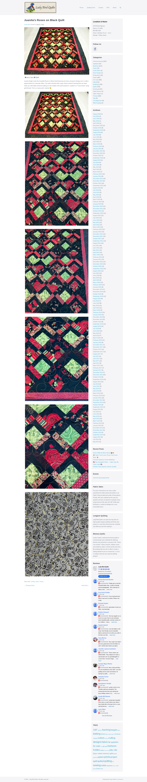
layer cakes (97, 753)
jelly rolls (113, 750)
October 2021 (97, 238)
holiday (102, 750)
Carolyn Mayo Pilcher (105, 664)
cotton (106, 738)
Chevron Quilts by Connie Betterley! (104, 459)
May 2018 (96, 333)
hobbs (96, 750)
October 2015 (97, 405)
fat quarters (113, 742)
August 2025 (97, 132)
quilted (100, 761)
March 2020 (96, 282)
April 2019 (96, 308)
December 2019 (98, 289)
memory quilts (108, 753)
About (114, 7)
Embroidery (96, 75)
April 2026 (96, 123)
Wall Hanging (97, 103)
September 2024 (98, 158)
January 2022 (97, 231)
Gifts (94, 82)
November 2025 (98, 125)
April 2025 (96, 141)
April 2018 (96, 335)
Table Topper (97, 93)
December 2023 (98, 178)
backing (106, 729)
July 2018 (96, 328)
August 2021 (97, 243)
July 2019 (96, 301)
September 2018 (98, 324)
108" (95, 730)
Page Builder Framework (116, 779)
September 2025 (98, 130)
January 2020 (97, 287)
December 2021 (98, 234)
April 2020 (96, 280)
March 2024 (96, 171)
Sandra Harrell (103, 625)
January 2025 (97, 148)
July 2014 (96, 439)
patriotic (95, 757)
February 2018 (97, 340)
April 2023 (96, 197)
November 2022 (98, 208)
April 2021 (96, 252)
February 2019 (97, 312)
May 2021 (96, 250)
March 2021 (96, 254)
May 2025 (96, 139)
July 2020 (96, 273)
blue (106, 734)
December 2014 (98, 428)
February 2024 (97, 174)
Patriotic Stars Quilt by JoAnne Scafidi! (104, 466)
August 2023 (97, 188)
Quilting (33, 581)
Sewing (41, 581)
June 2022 (96, 220)
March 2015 (96, 421)
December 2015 (98, 400)
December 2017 (98, 345)
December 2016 (98, 372)
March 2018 (96, 338)
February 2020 (97, 285)
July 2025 (96, 135)
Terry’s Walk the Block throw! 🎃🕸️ (103, 453)
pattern (101, 757)
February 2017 (97, 368)
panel (115, 753)
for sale (96, 746)
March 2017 (96, 365)
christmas (117, 734)
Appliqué (96, 63)
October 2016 (97, 377)
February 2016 (97, 395)
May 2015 (96, 416)
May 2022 (96, 222)
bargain (114, 730)
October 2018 (97, 321)
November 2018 (98, 319)
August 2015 (97, 409)
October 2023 (97, 183)
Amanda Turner (103, 676)
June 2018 (96, 331)
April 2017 (96, 363)
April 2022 (96, 225)
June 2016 (96, 386)
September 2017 (98, 351)
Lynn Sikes (101, 709)
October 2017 (97, 349)
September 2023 (98, 185)
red (113, 761)
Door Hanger (97, 73)
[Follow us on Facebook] (95, 49)
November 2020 (98, 264)
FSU (101, 746)
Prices (81, 7)
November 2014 (98, 430)
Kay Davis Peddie (104, 592)
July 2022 (96, 218)
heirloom (112, 746)
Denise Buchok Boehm (105, 579)
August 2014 (97, 437)
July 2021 (96, 245)
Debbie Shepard (103, 612)
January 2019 (97, 314)
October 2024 (97, 155)
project (114, 757)
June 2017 (96, 358)
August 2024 (97, 160)
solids (103, 765)
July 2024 (96, 162)
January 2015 (97, 425)
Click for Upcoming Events (101, 478)
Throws (95, 96)
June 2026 (96, 118)
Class (95, 68)
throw (98, 768)
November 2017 (98, 347)
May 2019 (96, 305)
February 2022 (97, 229)
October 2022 (97, 211)
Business (96, 66)
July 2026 (96, 116)
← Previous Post (29, 585)
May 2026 (96, 121)
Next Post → (85, 585)
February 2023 (97, 201)
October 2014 (97, 432)
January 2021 (97, 259)
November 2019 (98, 291)
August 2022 (97, 215)
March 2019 (96, 310)
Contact (100, 7)
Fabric (95, 77)
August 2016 (97, 381)
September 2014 (98, 434)
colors (101, 738)
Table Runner (97, 91)
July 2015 (96, 411)
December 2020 (98, 261)
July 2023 (96, 190)
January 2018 (97, 342)
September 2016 (98, 379)
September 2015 (98, 407)
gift (104, 746)
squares (109, 765)
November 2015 (98, 402)
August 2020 (97, 271)
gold (106, 746)
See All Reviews (107, 715)
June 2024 (96, 164)
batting (96, 733)
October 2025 (97, 128)
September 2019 (98, 296)
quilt (95, 761)
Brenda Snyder (103, 603)
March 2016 (96, 393)
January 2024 (97, 176)
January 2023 (97, 204)
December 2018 (98, 317)
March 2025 (96, 144)
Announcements (98, 61)
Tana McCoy (102, 638)
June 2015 (96, 414)
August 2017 (97, 354)
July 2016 (96, 384)
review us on (103, 576)
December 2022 (98, 206)
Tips (94, 98)
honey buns (106, 750)
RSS (108, 7)
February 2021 (97, 257)
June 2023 (96, 192)
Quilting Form (91, 7)
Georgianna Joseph (104, 683)
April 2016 (96, 391)
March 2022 (96, 227)
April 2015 (96, 418)
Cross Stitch (96, 70)
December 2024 (98, 151)
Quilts (37, 581)
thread (94, 768)
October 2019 (97, 294)
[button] (120, 8)
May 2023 (96, 195)
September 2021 (98, 241)
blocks (103, 734)
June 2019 (96, 303)
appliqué (100, 730)
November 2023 (98, 181)
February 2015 (97, 423)
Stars (114, 765)
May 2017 (96, 361)
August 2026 (97, 114)
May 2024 (96, 167)
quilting (108, 761)
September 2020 (98, 268)
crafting (111, 738)
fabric (105, 742)
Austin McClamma (104, 696)
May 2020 (96, 278)
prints (107, 757)
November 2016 (98, 374)
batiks (118, 730)
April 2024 (96, 169)
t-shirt (116, 765)
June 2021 (96, 248)
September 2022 (98, 213)
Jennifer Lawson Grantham (107, 649)
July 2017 (96, 356)
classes (95, 738)
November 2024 (98, 153)
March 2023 (96, 199)
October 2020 (97, 266)
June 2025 (96, 137)
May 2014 (96, 441)
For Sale (95, 80)
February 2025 (97, 146)
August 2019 (97, 298)
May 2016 (96, 388)
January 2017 (97, 370)
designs (97, 742)
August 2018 (97, 326)
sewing (97, 765)
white (101, 768)
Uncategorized (97, 100)
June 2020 (96, 275)
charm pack (111, 734)
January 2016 (97, 398)
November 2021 (98, 236)
